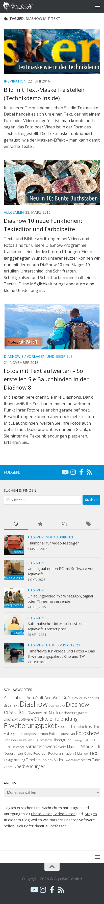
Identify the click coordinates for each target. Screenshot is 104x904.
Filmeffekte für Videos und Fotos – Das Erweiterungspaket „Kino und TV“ (61, 653)
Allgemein (14, 212)
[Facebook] (81, 472)
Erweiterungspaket (30, 725)
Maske (62, 747)
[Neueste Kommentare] (64, 524)
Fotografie (13, 733)
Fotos (54, 733)
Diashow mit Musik (43, 712)
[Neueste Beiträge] (16, 524)
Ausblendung (89, 698)
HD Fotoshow (42, 740)
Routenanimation (61, 753)
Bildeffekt (11, 705)
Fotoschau (67, 733)
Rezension (40, 753)
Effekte (51, 645)
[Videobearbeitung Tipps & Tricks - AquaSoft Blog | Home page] (23, 6)
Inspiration (15, 81)
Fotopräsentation (35, 733)
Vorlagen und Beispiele (49, 356)
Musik (95, 746)
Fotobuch (65, 726)
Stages (91, 813)
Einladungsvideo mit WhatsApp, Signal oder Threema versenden (60, 598)
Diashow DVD (57, 705)
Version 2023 (70, 645)
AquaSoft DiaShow (61, 697)
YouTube (93, 759)
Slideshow (81, 753)
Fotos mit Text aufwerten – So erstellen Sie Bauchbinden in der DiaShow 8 (46, 379)
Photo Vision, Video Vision (53, 813)
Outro (28, 753)
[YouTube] (65, 472)
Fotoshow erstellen (18, 740)
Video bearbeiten (59, 537)
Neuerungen (13, 753)
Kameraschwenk (41, 746)
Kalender (18, 747)
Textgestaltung (14, 760)
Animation (14, 697)
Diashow (34, 704)
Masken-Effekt (78, 746)
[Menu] (97, 6)
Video (59, 759)
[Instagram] (73, 472)
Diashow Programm (73, 712)
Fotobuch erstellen (86, 727)
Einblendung (63, 718)
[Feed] (89, 472)
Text (93, 753)
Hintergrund (62, 739)
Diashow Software (18, 719)
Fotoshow (87, 732)
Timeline (33, 759)
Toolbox (47, 760)
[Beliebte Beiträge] (40, 524)
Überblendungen (29, 766)
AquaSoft (35, 697)
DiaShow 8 (13, 356)
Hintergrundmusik (83, 740)
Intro (7, 746)
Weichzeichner (75, 760)
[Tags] (88, 524)
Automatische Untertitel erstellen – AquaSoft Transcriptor (58, 626)
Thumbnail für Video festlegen (54, 542)
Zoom (8, 767)
